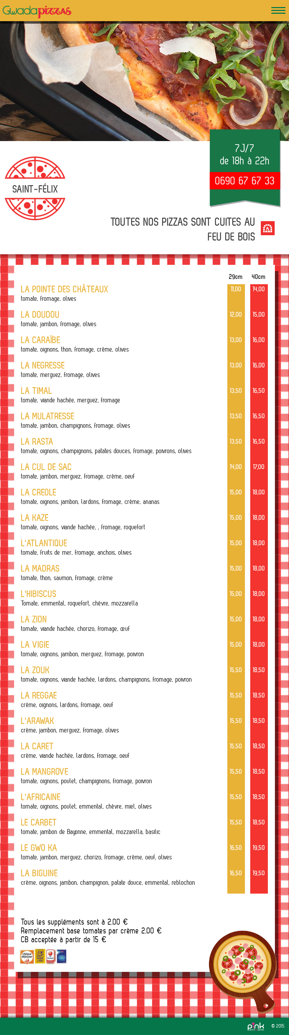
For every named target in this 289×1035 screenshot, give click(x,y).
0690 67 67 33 (245, 180)
